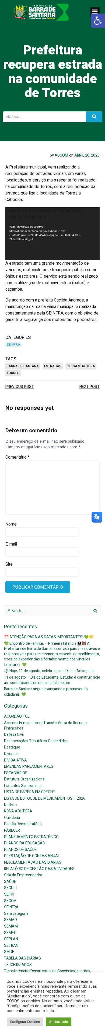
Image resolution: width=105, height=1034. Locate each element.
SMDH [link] (9, 952)
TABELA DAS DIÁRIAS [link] (22, 958)
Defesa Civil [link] (14, 734)
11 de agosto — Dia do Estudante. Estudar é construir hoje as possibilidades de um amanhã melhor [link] (52, 680)
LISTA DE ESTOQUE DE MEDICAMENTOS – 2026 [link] (44, 798)
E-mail (11, 544)
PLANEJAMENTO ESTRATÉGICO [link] (31, 837)
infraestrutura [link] (81, 366)
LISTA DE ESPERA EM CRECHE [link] (29, 792)
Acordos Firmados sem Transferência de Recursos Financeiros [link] (46, 725)
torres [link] (13, 373)
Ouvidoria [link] (12, 818)
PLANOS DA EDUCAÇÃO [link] (24, 843)
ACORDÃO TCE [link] (17, 716)
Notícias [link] (10, 805)
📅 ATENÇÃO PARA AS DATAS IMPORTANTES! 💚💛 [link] (48, 637)
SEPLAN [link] (11, 939)
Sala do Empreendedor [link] (23, 875)
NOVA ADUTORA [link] (18, 811)
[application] (52, 233)
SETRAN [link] (11, 945)
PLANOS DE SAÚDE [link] (20, 850)
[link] (98, 21)
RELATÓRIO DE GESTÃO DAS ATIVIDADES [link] (39, 869)
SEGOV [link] (10, 901)
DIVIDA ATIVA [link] (15, 760)
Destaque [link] (12, 747)
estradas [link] (52, 366)
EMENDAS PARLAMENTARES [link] (28, 766)
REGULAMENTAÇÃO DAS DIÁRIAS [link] (32, 862)
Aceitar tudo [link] (58, 1021)
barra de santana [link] (23, 366)
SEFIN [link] (9, 894)
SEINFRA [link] (13, 344)
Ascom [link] (61, 155)
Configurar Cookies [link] (25, 1021)
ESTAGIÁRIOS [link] (15, 773)
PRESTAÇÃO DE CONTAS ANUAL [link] (32, 856)
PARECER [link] (12, 830)
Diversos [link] (11, 754)
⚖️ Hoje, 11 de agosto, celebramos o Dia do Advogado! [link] (49, 671)
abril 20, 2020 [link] (87, 155)
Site (9, 564)
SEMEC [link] (10, 933)
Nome (11, 524)
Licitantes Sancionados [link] (23, 786)
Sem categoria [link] (16, 913)
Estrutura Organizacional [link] (24, 779)
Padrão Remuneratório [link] (23, 824)
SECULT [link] (11, 888)
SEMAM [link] (11, 926)
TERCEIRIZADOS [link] (18, 965)
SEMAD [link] (10, 920)
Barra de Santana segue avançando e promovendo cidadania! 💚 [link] (46, 691)
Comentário (17, 457)
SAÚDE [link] (10, 881)
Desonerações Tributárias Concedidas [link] (36, 741)
